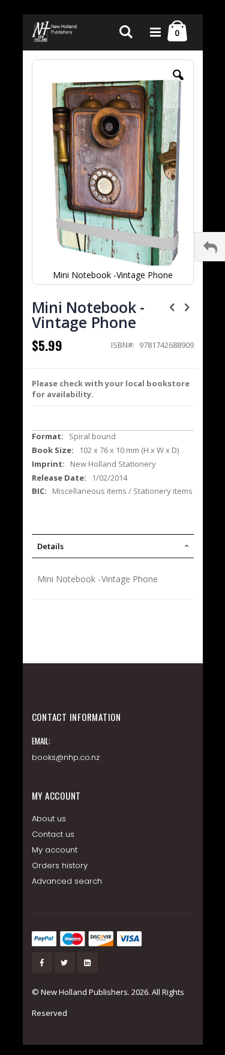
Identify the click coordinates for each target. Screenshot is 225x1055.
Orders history (60, 865)
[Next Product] (187, 306)
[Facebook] (42, 962)
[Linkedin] (87, 962)
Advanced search (67, 881)
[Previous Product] (172, 306)
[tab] (113, 546)
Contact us (53, 834)
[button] (178, 84)
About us (49, 818)
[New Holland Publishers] (56, 32)
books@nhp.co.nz (66, 757)
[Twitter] (65, 962)
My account (55, 850)
